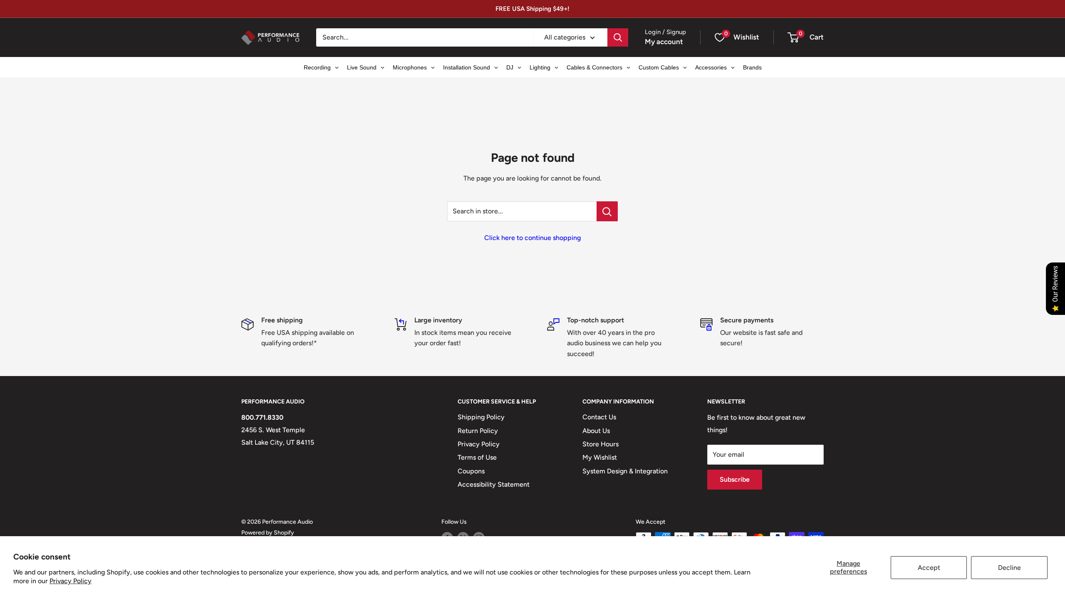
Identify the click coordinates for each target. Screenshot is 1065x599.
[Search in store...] (607, 211)
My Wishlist (599, 457)
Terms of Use (477, 457)
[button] (793, 37)
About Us (596, 431)
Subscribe (735, 479)
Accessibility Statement (494, 484)
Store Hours (600, 444)
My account (664, 41)
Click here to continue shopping (532, 238)
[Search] (617, 37)
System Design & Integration (625, 471)
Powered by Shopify (267, 532)
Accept (929, 568)
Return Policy (478, 431)
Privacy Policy (71, 581)
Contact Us (599, 417)
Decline (1009, 568)
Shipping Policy (481, 417)
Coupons (471, 471)
